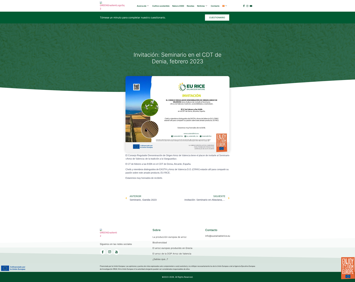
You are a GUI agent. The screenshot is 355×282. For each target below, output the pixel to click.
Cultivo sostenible (160, 6)
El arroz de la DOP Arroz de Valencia (172, 253)
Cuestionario (217, 17)
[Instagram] (247, 5)
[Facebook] (244, 6)
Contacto (215, 6)
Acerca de (141, 6)
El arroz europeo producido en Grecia (172, 248)
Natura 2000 (178, 6)
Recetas (190, 6)
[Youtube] (251, 5)
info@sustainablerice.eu (217, 235)
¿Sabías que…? (160, 259)
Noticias (201, 6)
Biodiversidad (160, 242)
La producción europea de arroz (170, 237)
